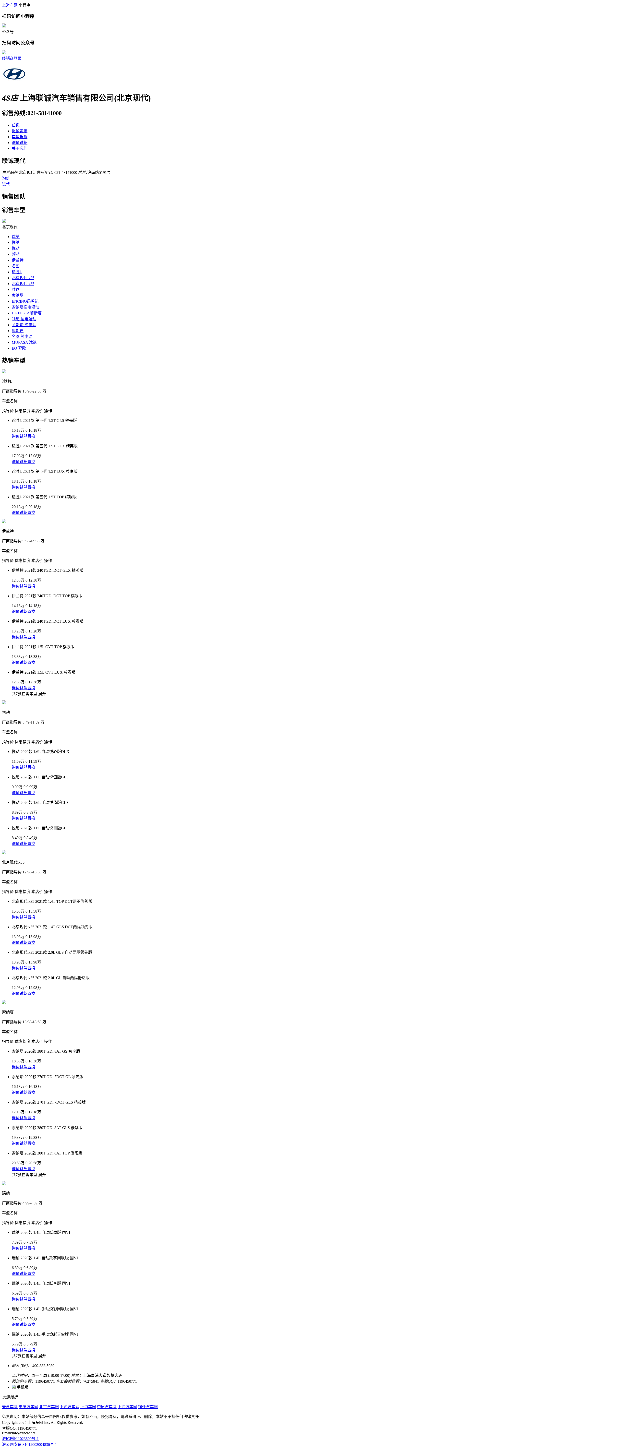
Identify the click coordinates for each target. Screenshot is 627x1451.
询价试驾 (19, 143)
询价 (6, 178)
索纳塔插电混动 (25, 307)
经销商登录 (12, 58)
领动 (16, 254)
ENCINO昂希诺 (25, 301)
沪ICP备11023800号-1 (20, 1439)
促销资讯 (19, 131)
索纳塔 (18, 295)
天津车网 (10, 1407)
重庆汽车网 (28, 1407)
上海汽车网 (69, 1407)
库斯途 (18, 331)
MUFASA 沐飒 (24, 342)
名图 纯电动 (22, 336)
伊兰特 (18, 260)
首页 (16, 125)
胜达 (16, 289)
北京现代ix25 (23, 278)
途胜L (17, 272)
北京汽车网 (49, 1407)
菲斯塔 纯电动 (24, 325)
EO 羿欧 (19, 348)
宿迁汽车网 (148, 1407)
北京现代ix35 (23, 284)
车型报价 (19, 137)
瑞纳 (16, 237)
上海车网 (10, 5)
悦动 (16, 248)
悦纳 (16, 242)
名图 (16, 266)
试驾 (6, 184)
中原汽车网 (107, 1407)
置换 (31, 436)
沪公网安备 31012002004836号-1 (29, 1444)
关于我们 (19, 148)
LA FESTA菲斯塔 (27, 313)
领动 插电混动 (24, 319)
